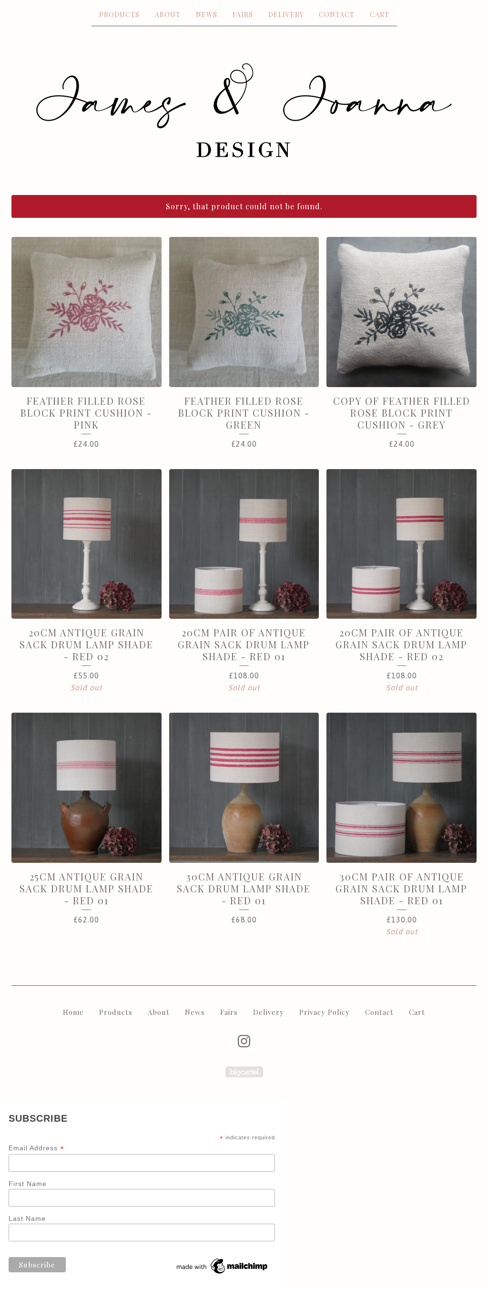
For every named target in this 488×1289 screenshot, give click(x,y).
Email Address (36, 1148)
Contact (337, 14)
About (168, 14)
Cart (379, 14)
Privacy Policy (324, 1012)
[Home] (244, 110)
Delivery (286, 14)
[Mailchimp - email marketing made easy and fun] (222, 1274)
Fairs (243, 14)
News (206, 14)
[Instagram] (244, 1041)
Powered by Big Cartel (244, 1071)
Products (119, 14)
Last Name (27, 1218)
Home (73, 1012)
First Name (28, 1183)
